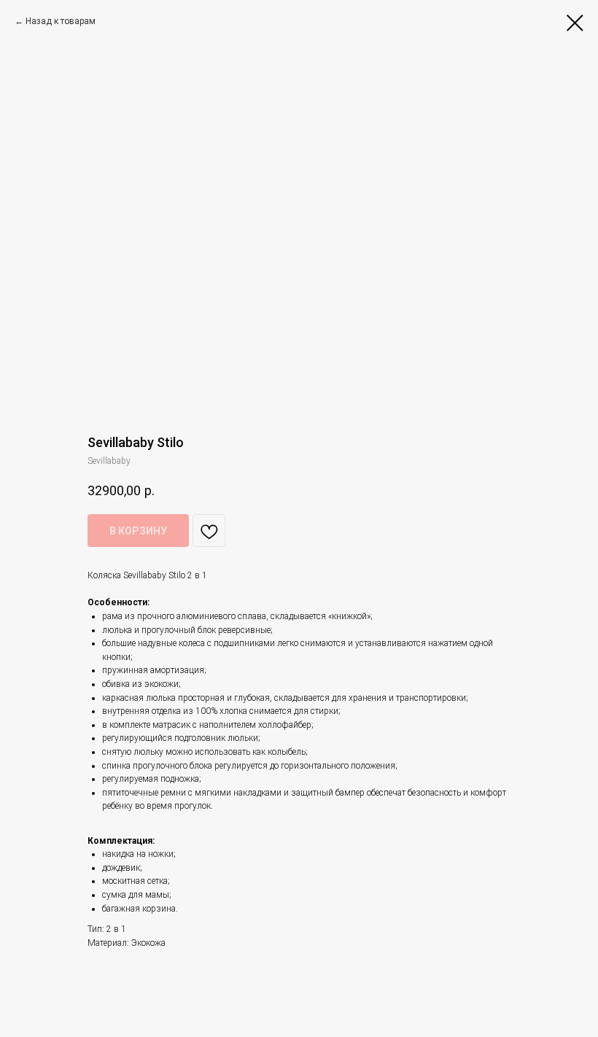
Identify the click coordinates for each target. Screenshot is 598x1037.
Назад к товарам (61, 21)
